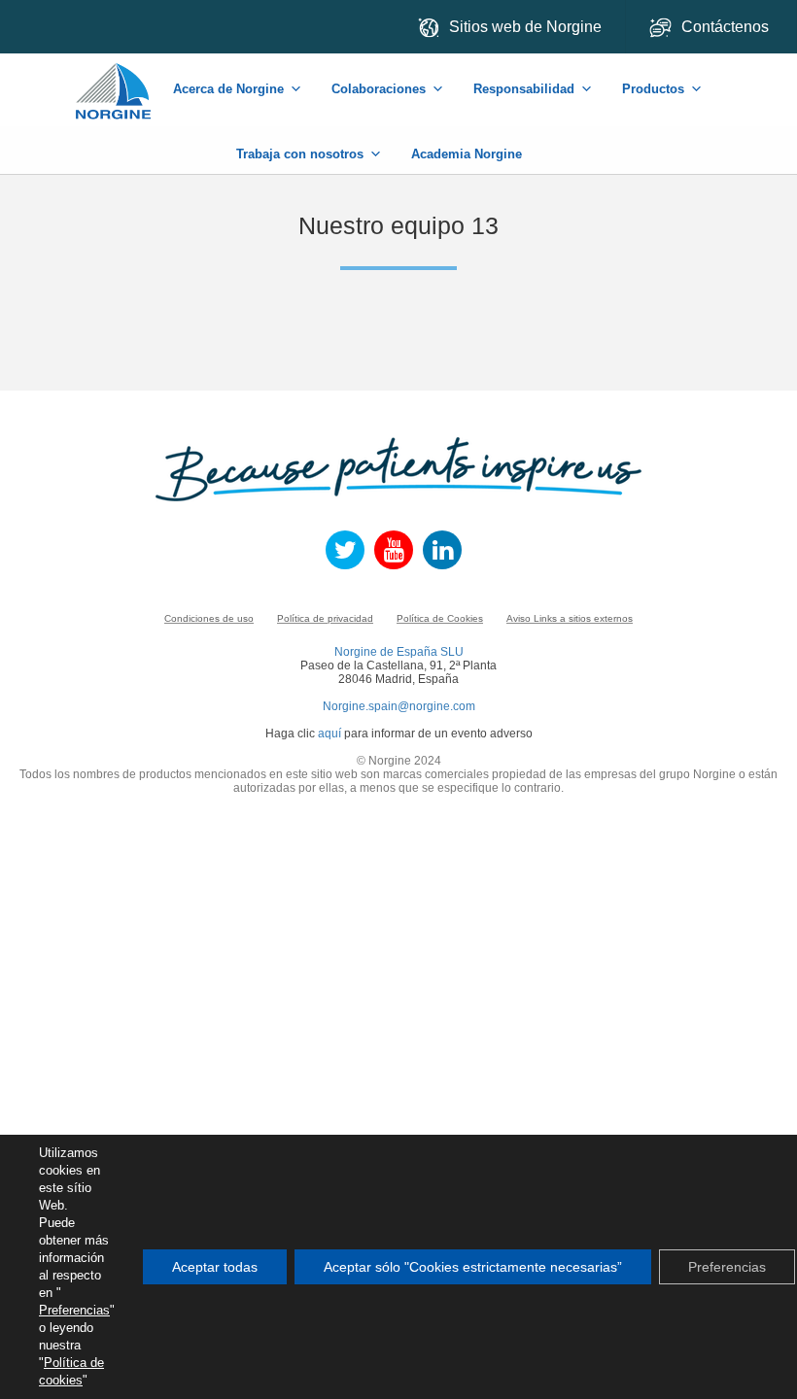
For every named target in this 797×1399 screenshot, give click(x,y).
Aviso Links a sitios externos (569, 618)
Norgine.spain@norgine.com (399, 706)
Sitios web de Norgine (525, 26)
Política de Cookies (440, 618)
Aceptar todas (215, 1267)
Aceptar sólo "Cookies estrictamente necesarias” (473, 1267)
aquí (329, 733)
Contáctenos (727, 26)
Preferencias (74, 1310)
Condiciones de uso (209, 618)
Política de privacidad (325, 618)
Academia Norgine (466, 154)
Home (114, 81)
